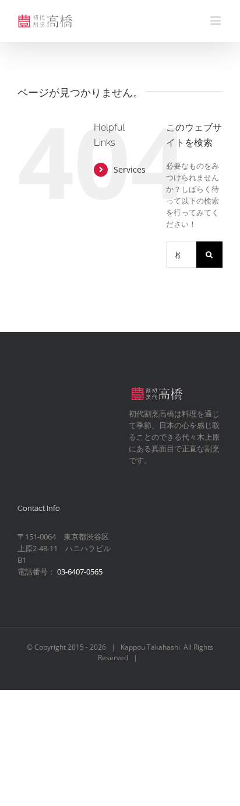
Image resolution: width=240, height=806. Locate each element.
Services (130, 169)
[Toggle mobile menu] (216, 21)
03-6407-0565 (80, 571)
